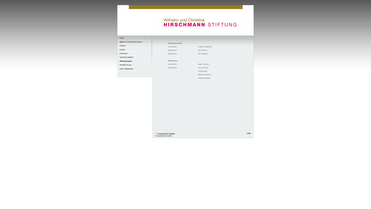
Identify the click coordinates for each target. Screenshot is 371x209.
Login (249, 133)
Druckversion (163, 133)
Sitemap (172, 133)
